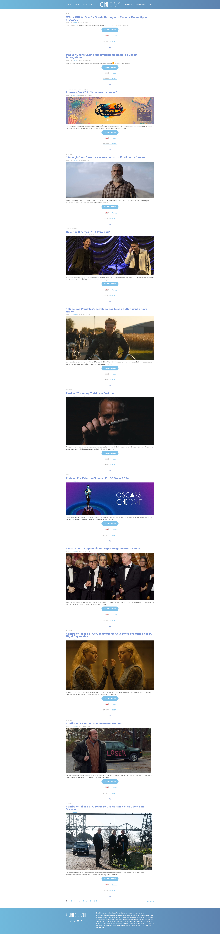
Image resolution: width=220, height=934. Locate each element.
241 (100, 901)
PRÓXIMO (150, 901)
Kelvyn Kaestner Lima (78, 234)
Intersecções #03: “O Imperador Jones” (91, 92)
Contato (151, 4)
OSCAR (68, 475)
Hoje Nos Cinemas (71, 228)
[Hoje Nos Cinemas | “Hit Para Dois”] (110, 255)
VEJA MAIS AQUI (110, 29)
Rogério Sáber (76, 95)
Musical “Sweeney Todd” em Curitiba (90, 393)
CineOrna (75, 22)
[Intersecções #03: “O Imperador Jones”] (110, 110)
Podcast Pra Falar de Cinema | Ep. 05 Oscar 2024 (97, 478)
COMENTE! (110, 41)
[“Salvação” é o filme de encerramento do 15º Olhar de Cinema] (110, 179)
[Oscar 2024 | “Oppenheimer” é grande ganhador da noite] (110, 576)
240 (95, 901)
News (77, 4)
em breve (69, 630)
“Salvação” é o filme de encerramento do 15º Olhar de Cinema (105, 157)
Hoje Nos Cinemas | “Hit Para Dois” (88, 232)
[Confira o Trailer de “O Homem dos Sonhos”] (108, 750)
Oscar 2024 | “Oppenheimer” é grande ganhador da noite (103, 548)
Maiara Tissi (75, 481)
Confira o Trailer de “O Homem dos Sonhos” (94, 723)
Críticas (68, 4)
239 (91, 901)
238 (87, 901)
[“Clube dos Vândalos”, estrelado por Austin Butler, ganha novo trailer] (110, 337)
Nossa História (140, 4)
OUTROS (68, 14)
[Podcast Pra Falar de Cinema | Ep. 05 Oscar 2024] (110, 498)
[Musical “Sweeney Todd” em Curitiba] (110, 420)
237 (83, 901)
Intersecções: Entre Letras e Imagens (77, 89)
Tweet (114, 36)
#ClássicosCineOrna (89, 4)
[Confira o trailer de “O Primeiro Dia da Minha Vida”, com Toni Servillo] (109, 841)
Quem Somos (128, 4)
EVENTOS (69, 154)
